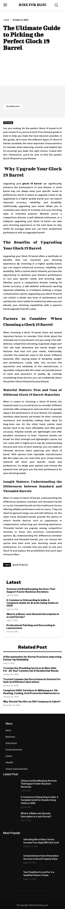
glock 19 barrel (20, 564)
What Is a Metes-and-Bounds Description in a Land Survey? (32, 615)
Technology (13, 106)
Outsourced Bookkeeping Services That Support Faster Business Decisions (30, 590)
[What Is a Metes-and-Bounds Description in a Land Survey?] (12, 818)
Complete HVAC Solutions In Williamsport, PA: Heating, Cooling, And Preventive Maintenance (31, 691)
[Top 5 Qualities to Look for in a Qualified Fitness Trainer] (12, 877)
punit (6, 20)
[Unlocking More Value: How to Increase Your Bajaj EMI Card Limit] (12, 844)
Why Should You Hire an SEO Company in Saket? (31, 701)
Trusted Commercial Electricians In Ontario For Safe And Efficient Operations (32, 680)
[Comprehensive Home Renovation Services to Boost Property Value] (12, 860)
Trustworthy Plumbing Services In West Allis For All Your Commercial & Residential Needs (31, 669)
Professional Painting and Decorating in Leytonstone (30, 626)
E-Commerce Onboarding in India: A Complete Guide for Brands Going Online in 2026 (32, 602)
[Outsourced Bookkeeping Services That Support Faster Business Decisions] (12, 785)
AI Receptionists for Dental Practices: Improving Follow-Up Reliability (32, 658)
